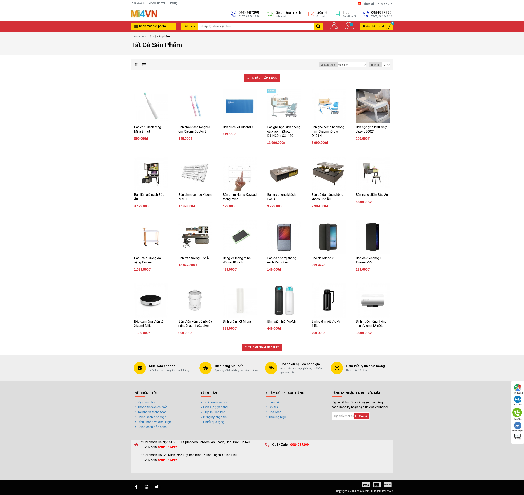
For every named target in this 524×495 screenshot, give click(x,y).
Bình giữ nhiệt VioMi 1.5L (326, 324)
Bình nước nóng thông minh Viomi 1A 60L (371, 324)
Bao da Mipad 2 (323, 258)
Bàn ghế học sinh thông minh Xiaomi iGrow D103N (328, 131)
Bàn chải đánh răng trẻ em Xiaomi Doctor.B (194, 129)
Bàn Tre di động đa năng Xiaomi (147, 260)
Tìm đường (517, 393)
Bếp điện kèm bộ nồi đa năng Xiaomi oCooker (195, 324)
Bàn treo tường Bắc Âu (194, 258)
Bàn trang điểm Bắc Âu (372, 195)
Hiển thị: (375, 64)
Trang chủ (137, 36)
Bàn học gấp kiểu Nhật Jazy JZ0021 (371, 129)
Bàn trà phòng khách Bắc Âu (281, 197)
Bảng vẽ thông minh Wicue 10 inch (237, 260)
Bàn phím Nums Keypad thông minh (240, 197)
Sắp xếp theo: (328, 64)
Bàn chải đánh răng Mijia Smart (147, 129)
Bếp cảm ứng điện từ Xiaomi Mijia (149, 324)
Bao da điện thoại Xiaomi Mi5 (368, 260)
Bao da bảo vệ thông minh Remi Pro (281, 260)
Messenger (517, 431)
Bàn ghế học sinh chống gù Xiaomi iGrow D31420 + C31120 (283, 131)
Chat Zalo (517, 404)
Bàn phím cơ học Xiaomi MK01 (195, 197)
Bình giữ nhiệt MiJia (237, 322)
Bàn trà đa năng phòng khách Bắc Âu (327, 197)
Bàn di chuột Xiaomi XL (239, 127)
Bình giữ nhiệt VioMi (281, 322)
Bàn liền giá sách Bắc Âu (149, 197)
